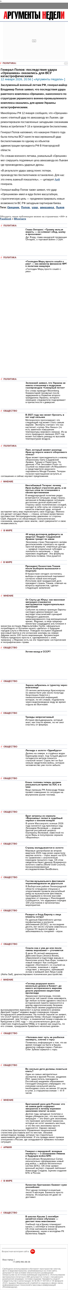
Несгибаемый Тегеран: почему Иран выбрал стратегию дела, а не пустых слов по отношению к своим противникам (45, 489)
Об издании (8, 1264)
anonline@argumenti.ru (13, 1267)
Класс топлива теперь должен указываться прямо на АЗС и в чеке (43, 784)
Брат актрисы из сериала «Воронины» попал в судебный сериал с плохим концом (44, 818)
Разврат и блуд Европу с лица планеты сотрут (43, 915)
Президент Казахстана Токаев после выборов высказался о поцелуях (43, 568)
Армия (7, 1147)
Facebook (5, 218)
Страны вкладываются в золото (44, 847)
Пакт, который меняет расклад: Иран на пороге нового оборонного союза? (46, 452)
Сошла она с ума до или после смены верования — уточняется (44, 949)
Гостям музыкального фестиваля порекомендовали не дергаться (45, 882)
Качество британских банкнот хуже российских (46, 1185)
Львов (60, 207)
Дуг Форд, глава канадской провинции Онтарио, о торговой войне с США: (46, 238)
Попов (25, 207)
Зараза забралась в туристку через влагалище (46, 686)
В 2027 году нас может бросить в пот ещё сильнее (44, 415)
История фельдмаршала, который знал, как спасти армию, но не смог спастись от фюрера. (44, 722)
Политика (9, 63)
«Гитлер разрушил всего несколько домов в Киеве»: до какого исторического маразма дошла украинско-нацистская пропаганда (43, 988)
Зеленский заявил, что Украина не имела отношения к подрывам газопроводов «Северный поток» (46, 385)
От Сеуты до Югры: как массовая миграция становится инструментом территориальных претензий (45, 603)
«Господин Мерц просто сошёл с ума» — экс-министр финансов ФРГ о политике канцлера (46, 263)
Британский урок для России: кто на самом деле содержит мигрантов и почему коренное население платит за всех (45, 1107)
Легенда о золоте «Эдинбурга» (44, 750)
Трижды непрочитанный (39, 717)
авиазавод (47, 207)
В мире (7, 530)
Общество (10, 411)
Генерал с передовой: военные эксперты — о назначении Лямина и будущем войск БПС (45, 1153)
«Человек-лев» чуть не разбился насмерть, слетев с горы (45, 1038)
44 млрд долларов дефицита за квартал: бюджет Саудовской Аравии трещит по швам (44, 536)
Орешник (13, 207)
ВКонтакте (20, 218)
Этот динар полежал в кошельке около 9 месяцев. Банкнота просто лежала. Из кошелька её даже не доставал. (44, 1193)
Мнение (8, 481)
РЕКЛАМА (7, 1262)
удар (35, 207)
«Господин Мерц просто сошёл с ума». (43, 270)
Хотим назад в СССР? (38, 651)
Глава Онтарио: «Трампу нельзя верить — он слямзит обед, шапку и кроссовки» (46, 231)
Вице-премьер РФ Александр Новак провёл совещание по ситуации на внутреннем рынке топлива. (44, 792)
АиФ (57, 179)
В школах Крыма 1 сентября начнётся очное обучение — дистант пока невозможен (41, 1218)
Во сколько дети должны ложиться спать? (46, 1070)
